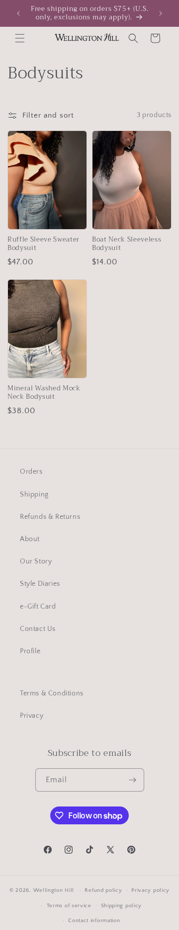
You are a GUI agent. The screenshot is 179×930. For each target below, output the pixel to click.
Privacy (31, 716)
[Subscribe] (133, 780)
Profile (30, 651)
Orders (31, 472)
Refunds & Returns (50, 517)
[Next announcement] (161, 13)
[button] (20, 38)
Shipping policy (121, 906)
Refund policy (103, 890)
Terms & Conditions (52, 693)
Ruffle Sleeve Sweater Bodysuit (43, 244)
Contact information (94, 921)
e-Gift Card (38, 607)
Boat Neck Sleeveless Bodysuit (126, 244)
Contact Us (38, 629)
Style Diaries (40, 584)
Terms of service (69, 906)
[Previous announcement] (18, 13)
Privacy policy (150, 890)
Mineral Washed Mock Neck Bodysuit (44, 392)
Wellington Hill (54, 890)
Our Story (36, 561)
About (30, 539)
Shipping (34, 494)
